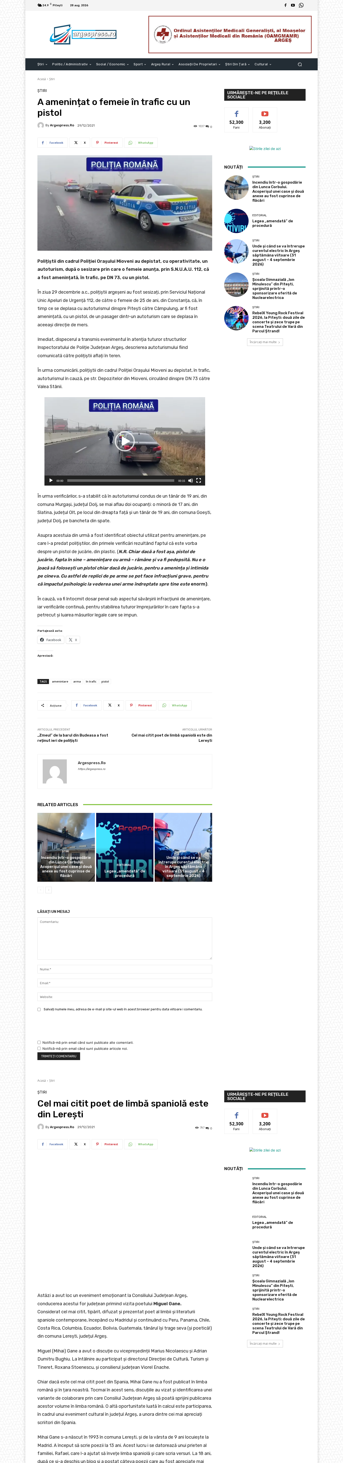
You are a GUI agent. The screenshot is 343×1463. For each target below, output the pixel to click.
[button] (300, 64)
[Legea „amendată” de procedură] (125, 847)
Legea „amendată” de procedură (124, 873)
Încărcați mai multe (263, 342)
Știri (52, 79)
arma (77, 681)
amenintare (60, 681)
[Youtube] (293, 5)
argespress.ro (62, 125)
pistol (105, 681)
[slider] (120, 480)
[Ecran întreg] (198, 480)
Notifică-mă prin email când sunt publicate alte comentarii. (88, 1042)
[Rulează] (50, 480)
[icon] (301, 6)
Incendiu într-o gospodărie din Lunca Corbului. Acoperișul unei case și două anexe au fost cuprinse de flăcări (66, 866)
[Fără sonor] (190, 480)
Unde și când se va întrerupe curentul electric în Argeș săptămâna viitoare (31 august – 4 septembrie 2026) (183, 866)
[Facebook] (285, 5)
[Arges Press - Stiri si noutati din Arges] (83, 34)
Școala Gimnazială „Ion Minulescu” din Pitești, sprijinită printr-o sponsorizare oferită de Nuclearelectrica (274, 288)
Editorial (124, 865)
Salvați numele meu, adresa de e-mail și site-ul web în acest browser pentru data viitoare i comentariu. (123, 1009)
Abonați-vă (265, 111)
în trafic (91, 681)
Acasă (41, 79)
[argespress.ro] (41, 125)
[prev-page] (40, 890)
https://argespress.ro (91, 769)
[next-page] (48, 890)
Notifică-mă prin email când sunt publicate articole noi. (85, 1049)
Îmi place (237, 111)
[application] (124, 441)
